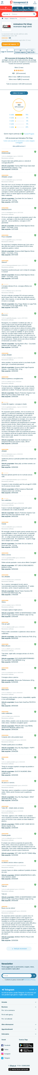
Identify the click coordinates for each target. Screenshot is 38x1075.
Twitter (6, 1049)
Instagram (7, 1054)
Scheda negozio (20, 52)
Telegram (7, 1058)
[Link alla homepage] (2, 18)
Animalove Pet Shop (15, 18)
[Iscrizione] (34, 975)
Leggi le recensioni (7, 51)
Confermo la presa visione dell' (20, 979)
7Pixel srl (13, 1065)
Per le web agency (7, 1014)
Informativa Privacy (30, 979)
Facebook (7, 1045)
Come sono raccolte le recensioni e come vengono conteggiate (19, 141)
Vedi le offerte (31, 52)
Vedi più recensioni (20, 948)
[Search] (34, 14)
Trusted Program (29, 134)
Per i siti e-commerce (8, 1010)
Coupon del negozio (9, 44)
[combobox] (6, 14)
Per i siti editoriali (7, 1019)
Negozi (6, 18)
